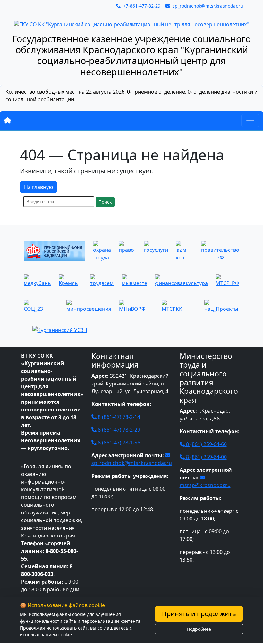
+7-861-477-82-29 (141, 6)
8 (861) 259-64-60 (206, 444)
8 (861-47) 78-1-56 (118, 442)
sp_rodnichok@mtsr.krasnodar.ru (207, 6)
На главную (38, 186)
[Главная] (7, 120)
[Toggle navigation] (250, 120)
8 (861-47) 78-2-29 (118, 429)
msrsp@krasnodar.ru (205, 485)
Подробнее (199, 629)
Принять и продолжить (199, 613)
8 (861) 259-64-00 (206, 457)
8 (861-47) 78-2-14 (118, 416)
